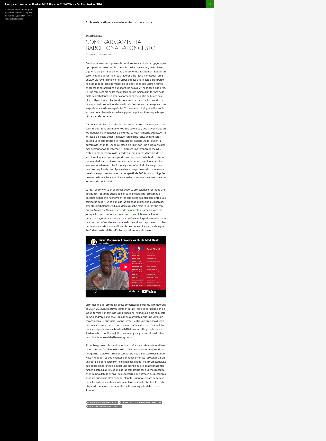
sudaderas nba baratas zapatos (104, 406)
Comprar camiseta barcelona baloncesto (120, 44)
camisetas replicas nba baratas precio (141, 402)
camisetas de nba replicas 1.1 (102, 402)
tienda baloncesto (129, 209)
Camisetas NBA (94, 36)
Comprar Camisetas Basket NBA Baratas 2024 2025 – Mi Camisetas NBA (53, 4)
